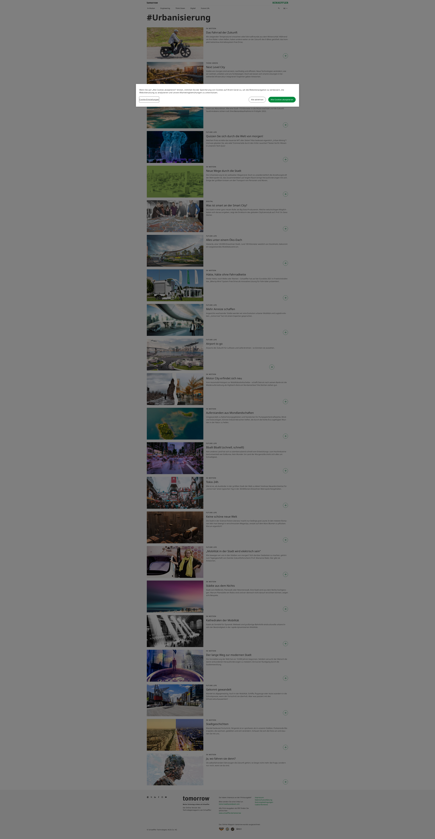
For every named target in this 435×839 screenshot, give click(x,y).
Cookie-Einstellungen (149, 99)
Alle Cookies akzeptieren (282, 99)
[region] (217, 95)
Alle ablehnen (257, 99)
